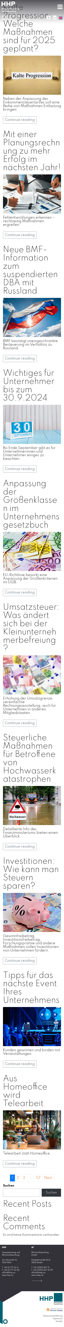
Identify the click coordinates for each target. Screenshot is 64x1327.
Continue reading (20, 120)
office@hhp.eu (8, 1273)
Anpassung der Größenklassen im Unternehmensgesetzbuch (31, 504)
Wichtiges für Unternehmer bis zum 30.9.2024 (28, 385)
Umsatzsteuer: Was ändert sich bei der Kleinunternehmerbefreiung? (31, 628)
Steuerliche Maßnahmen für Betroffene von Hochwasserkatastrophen (29, 759)
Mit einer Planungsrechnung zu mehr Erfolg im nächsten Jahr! (32, 151)
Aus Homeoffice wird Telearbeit (25, 1091)
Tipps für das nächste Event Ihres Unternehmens (31, 988)
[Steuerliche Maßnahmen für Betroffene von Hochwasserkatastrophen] (32, 805)
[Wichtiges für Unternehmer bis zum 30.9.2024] (32, 424)
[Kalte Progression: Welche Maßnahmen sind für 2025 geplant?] (32, 75)
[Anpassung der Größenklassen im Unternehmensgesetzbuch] (32, 551)
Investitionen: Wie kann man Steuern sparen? (31, 873)
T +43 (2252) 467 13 (40, 1267)
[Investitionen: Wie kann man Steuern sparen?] (32, 912)
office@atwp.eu (38, 1273)
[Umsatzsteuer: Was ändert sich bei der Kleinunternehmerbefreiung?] (32, 675)
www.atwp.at (37, 1275)
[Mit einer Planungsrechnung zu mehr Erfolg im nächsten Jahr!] (32, 194)
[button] (5, 1321)
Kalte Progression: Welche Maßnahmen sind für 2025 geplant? (29, 28)
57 (38, 1178)
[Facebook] (48, 17)
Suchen (8, 1185)
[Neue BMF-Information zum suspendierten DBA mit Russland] (32, 317)
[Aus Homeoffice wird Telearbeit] (32, 1130)
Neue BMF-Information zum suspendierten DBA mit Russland (30, 270)
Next (48, 1178)
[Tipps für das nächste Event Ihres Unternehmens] (32, 1026)
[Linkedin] (54, 17)
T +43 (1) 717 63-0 (10, 1267)
